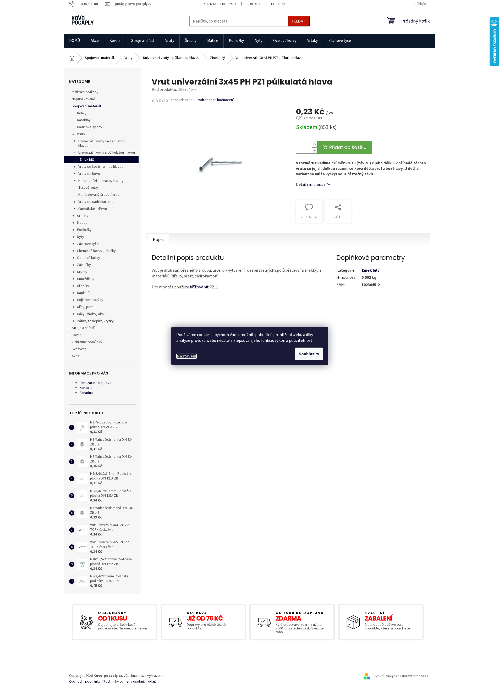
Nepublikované (83, 99)
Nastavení (186, 356)
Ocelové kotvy (88, 257)
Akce (76, 356)
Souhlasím (309, 354)
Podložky (84, 229)
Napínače (84, 292)
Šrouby (82, 216)
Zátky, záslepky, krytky (95, 321)
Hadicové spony (89, 127)
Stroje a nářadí (83, 328)
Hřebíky (83, 286)
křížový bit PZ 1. (204, 287)
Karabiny (84, 120)
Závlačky (84, 264)
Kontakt (254, 4)
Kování (77, 335)
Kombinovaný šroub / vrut (98, 194)
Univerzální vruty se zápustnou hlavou (102, 143)
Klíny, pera (85, 307)
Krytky (82, 272)
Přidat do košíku (347, 147)
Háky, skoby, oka (90, 314)
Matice (82, 222)
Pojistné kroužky (90, 300)
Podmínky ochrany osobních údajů (130, 681)
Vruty (81, 134)
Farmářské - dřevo (92, 208)
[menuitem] (74, 41)
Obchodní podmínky (85, 681)
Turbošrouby (88, 187)
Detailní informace (311, 184)
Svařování (79, 349)
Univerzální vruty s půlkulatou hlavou (106, 152)
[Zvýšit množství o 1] (314, 144)
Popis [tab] (158, 239)
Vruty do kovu (89, 173)
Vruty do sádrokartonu (95, 201)
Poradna (278, 4)
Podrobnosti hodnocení (215, 100)
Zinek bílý (87, 159)
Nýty (80, 236)
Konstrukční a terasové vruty (101, 180)
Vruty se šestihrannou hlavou (100, 166)
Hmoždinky (85, 279)
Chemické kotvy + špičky (96, 251)
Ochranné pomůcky (87, 342)
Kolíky (81, 113)
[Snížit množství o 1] (314, 150)
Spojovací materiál (86, 106)
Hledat (298, 21)
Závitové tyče (88, 244)
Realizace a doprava (219, 4)
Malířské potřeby (85, 92)
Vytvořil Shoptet (386, 676)
